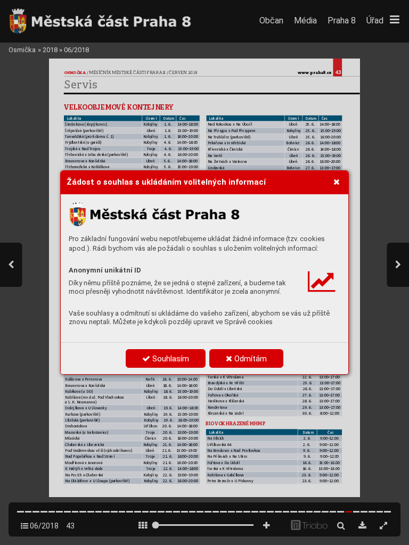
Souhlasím (169, 359)
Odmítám (249, 359)
